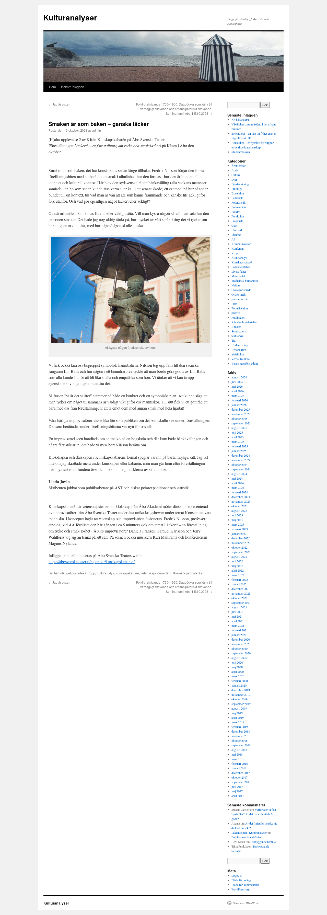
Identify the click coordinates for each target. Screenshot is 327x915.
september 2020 (241, 653)
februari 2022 (239, 579)
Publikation (238, 317)
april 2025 (237, 437)
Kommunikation (241, 244)
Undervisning (239, 345)
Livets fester (238, 271)
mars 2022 (237, 575)
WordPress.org (240, 889)
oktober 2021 (239, 598)
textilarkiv (237, 336)
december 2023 (240, 497)
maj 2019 (237, 713)
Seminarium (238, 331)
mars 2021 (237, 625)
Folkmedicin (239, 207)
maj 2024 (237, 478)
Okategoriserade (241, 290)
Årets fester (238, 166)
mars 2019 (237, 722)
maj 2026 (237, 386)
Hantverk (237, 230)
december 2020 (240, 639)
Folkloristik (238, 202)
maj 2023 (237, 520)
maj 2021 (237, 616)
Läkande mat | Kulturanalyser (249, 832)
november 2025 (240, 414)
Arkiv (235, 170)
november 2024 (240, 460)
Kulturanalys (105, 573)
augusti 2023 (239, 510)
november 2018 (240, 736)
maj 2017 (237, 791)
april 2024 (237, 483)
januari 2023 (239, 533)
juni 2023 (237, 515)
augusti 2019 (239, 708)
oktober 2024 (239, 464)
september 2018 (241, 745)
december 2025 (240, 409)
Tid (233, 340)
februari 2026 (239, 400)
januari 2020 (239, 685)
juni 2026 (237, 382)
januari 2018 (239, 768)
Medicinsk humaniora (244, 281)
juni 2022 (237, 561)
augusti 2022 (239, 556)
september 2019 (241, 704)
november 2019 (240, 694)
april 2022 (237, 570)
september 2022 (241, 552)
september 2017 (241, 782)
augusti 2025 (239, 428)
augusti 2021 (239, 607)
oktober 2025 (239, 418)
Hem (52, 86)
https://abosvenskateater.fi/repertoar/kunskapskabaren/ (92, 561)
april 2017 (237, 796)
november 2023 (240, 501)
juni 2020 (237, 662)
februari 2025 (239, 446)
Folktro (235, 212)
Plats (234, 304)
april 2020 (237, 671)
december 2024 (240, 455)
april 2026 (237, 391)
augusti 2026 (239, 377)
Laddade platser (240, 267)
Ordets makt (238, 294)
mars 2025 (237, 441)
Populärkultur (239, 308)
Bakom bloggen (72, 86)
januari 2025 (239, 451)
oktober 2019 (239, 699)
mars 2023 (237, 524)
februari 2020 (239, 681)
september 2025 (241, 423)
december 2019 (240, 690)
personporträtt (239, 299)
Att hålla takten (240, 120)
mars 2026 (237, 395)
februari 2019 (239, 727)
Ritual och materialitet (244, 322)
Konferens (237, 248)
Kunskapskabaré (127, 573)
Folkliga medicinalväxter (246, 837)
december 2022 (240, 538)
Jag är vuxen (59, 104)
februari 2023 (239, 529)
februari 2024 (239, 492)
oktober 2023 (239, 506)
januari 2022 (239, 584)
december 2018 (240, 731)
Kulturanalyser (70, 17)
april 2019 (237, 717)
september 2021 (241, 602)
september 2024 (241, 469)
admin (96, 130)
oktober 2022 (239, 547)
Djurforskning (240, 184)
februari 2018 (239, 763)
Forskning (237, 216)
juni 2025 (237, 432)
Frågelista (237, 221)
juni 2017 (237, 786)
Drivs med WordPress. (246, 903)
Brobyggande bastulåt (263, 842)
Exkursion (237, 193)
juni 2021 (237, 612)
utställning (237, 354)
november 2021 (240, 593)
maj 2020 (237, 667)
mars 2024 (237, 487)
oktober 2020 (239, 648)
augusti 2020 (239, 658)
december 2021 (240, 589)
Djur (234, 179)
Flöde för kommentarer (245, 885)
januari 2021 (239, 635)
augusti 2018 (239, 750)
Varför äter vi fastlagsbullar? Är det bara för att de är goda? (254, 814)
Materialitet (238, 276)
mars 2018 (237, 759)
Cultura (235, 175)
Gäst (234, 225)
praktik (235, 313)
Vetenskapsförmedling (156, 573)
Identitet (236, 235)
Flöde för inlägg (241, 880)
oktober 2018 (239, 740)
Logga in (236, 875)
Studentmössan (240, 152)
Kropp (91, 573)
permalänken (195, 573)
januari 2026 (239, 405)
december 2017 (240, 773)
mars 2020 (237, 676)
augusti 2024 (239, 474)
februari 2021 (239, 630)
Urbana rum (238, 350)
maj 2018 (237, 754)
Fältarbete (237, 198)
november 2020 (240, 644)
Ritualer (236, 327)
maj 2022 (237, 566)
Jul (233, 239)
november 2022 (240, 543)
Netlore (235, 285)
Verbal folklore (240, 359)
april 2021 (237, 621)
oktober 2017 (239, 777)
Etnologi (236, 189)
